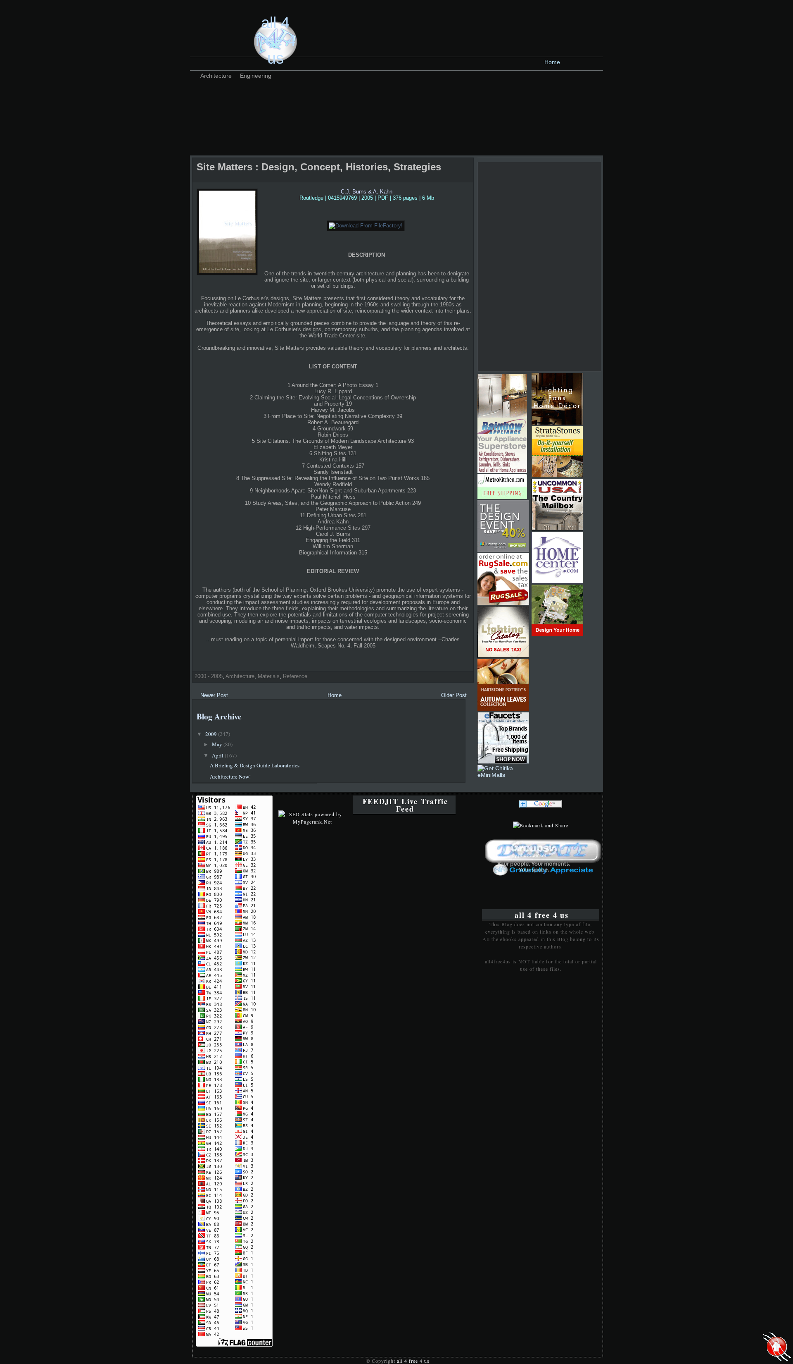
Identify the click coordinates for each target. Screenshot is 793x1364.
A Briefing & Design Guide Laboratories (254, 765)
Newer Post (214, 695)
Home (552, 62)
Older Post (454, 695)
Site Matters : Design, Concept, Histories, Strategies (319, 166)
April (218, 755)
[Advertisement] (344, 101)
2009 (211, 734)
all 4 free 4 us (275, 40)
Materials (269, 676)
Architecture (216, 75)
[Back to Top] (777, 1347)
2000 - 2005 (209, 676)
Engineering (255, 75)
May (217, 744)
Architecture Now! (230, 776)
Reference (295, 676)
